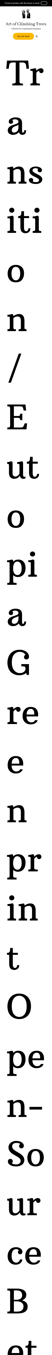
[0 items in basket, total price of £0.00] (36, 36)
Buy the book (23, 36)
